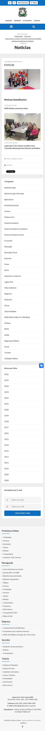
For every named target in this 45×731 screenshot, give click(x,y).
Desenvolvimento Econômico (16, 229)
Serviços (6, 586)
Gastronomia (7, 682)
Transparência (8, 554)
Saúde (6, 335)
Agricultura (8, 199)
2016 (6, 433)
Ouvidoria (27, 21)
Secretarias (7, 544)
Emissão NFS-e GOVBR (11, 573)
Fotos (6, 264)
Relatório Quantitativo (11, 579)
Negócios (8, 294)
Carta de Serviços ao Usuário (13, 569)
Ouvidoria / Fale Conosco (12, 557)
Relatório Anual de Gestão (12, 576)
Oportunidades (10, 311)
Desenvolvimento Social (14, 235)
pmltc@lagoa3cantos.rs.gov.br (24, 706)
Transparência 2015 (10, 613)
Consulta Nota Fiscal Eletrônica (14, 628)
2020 (6, 410)
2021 (6, 404)
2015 (6, 439)
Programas (7, 606)
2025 (6, 380)
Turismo (7, 352)
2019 (6, 415)
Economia (8, 241)
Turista (36, 21)
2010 (6, 468)
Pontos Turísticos (9, 675)
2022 (6, 398)
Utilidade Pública (11, 358)
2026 (6, 374)
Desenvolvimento (11, 223)
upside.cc (23, 723)
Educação (27, 36)
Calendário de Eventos (11, 672)
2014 (6, 445)
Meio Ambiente (10, 288)
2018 (6, 421)
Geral (6, 270)
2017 (6, 427)
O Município (7, 537)
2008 (6, 480)
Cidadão (8, 21)
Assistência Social (11, 205)
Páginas (5, 583)
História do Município (10, 665)
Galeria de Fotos (9, 668)
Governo (6, 541)
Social (6, 347)
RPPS (6, 329)
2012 (6, 457)
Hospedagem (7, 678)
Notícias (6, 551)
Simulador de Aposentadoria (13, 647)
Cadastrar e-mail (22, 513)
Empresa (17, 21)
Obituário (8, 299)
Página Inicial (19, 36)
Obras (6, 305)
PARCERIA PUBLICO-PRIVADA (17, 317)
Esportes (8, 258)
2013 (6, 451)
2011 (6, 463)
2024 (6, 386)
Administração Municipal (14, 193)
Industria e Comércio (12, 276)
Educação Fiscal (10, 252)
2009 (6, 474)
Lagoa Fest (8, 282)
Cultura (7, 211)
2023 (6, 392)
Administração (10, 188)
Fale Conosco (7, 609)
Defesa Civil (9, 217)
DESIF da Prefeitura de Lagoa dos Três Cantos (19, 635)
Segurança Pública (11, 341)
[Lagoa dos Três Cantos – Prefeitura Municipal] (22, 12)
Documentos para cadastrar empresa (16, 631)
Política (7, 323)
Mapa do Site (7, 616)
